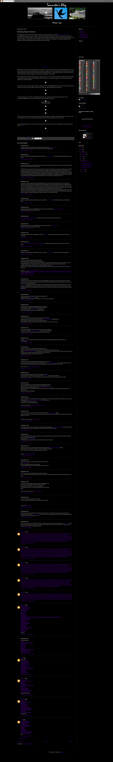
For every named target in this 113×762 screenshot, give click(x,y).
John (22, 719)
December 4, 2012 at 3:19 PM (27, 150)
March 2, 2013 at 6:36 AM (26, 290)
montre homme (32, 594)
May (82, 156)
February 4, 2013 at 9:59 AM (27, 246)
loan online (45, 375)
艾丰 (22, 658)
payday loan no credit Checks (45, 387)
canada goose (32, 581)
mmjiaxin (23, 605)
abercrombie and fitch (54, 579)
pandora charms (36, 599)
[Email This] (35, 138)
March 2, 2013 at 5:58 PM (26, 300)
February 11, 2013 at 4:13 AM (27, 254)
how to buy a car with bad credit (30, 270)
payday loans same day (57, 427)
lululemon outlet (24, 579)
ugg (33, 582)
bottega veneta (61, 582)
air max (49, 533)
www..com (87, 132)
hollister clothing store (41, 597)
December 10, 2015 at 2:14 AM (27, 634)
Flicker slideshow (83, 34)
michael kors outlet (31, 533)
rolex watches (29, 582)
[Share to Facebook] (39, 138)
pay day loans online (35, 330)
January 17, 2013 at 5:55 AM (27, 203)
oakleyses (23, 531)
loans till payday (25, 463)
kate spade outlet (29, 536)
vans (68, 599)
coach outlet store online (66, 536)
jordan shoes (64, 540)
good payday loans (32, 438)
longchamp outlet (57, 536)
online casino (23, 284)
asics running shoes (45, 581)
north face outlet (65, 585)
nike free (45, 533)
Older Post (71, 741)
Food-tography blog (84, 37)
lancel (45, 595)
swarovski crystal (61, 595)
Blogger (62, 752)
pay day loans (34, 309)
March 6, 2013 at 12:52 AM (26, 312)
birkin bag (56, 582)
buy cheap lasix (54, 225)
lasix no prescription (58, 209)
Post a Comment (22, 738)
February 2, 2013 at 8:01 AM (27, 237)
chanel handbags (48, 540)
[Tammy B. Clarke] (79, 106)
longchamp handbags (38, 536)
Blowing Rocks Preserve (63, 34)
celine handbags (32, 585)
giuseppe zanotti (39, 586)
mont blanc (61, 579)
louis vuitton (61, 533)
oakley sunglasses (39, 533)
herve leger (23, 582)
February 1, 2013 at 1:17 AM (27, 212)
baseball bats (23, 594)
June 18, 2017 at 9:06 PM (26, 715)
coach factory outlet (56, 538)
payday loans (53, 147)
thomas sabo (23, 599)
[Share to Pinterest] (41, 138)
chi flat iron (66, 579)
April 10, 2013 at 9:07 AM (26, 392)
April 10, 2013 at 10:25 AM (26, 421)
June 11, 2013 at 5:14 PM (26, 517)
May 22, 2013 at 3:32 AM (26, 507)
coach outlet (31, 538)
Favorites (89, 136)
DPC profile (82, 32)
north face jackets (55, 583)
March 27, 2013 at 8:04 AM (26, 323)
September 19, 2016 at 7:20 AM (27, 653)
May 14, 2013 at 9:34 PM (26, 493)
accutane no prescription (26, 243)
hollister (43, 585)
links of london (39, 594)
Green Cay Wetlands (85, 161)
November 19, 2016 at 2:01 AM (27, 674)
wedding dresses (48, 583)
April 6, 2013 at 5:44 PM (26, 368)
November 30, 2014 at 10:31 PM (27, 543)
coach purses (49, 541)
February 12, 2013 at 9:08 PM (27, 274)
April (82, 158)
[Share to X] (38, 138)
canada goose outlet (49, 582)
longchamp (26, 581)
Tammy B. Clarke (82, 105)
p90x (51, 586)
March (82, 160)
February (83, 169)
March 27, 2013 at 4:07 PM (26, 333)
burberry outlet (24, 533)
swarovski (38, 595)
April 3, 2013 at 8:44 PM (26, 355)
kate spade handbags (56, 540)
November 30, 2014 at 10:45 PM (27, 588)
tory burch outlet (24, 541)
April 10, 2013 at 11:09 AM (26, 430)
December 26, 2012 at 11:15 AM (27, 194)
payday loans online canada (30, 351)
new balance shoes (25, 585)
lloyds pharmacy (29, 505)
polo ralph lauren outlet (48, 536)
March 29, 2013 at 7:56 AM (26, 342)
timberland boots (65, 594)
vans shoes (39, 585)
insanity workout (31, 579)
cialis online (49, 200)
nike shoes (69, 540)
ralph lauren (59, 594)
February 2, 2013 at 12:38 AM (27, 228)
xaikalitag (27, 339)
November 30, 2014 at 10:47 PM (27, 600)
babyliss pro (34, 583)
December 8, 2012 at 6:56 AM (27, 159)
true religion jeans (55, 534)
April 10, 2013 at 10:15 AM (26, 407)
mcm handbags (46, 586)
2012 (81, 147)
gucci (66, 595)
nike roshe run (58, 585)
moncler (50, 594)
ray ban (22, 597)
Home (46, 741)
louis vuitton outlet (36, 537)
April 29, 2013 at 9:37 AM (26, 477)
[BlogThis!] (36, 138)
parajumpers (27, 596)
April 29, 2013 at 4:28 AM (26, 467)
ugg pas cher (32, 586)
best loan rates (66, 523)
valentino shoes (40, 583)
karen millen (49, 597)
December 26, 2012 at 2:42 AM (27, 177)
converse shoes (68, 597)
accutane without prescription (38, 243)
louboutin (50, 537)
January (83, 171)
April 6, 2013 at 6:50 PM (26, 378)
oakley (25, 597)
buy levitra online (49, 156)
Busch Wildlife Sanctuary (86, 165)
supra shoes (30, 597)
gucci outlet (40, 534)
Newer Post (20, 741)
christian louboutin (28, 537)
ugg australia (38, 581)
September (83, 154)
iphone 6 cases (55, 597)
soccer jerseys (68, 581)
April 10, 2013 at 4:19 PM (26, 441)
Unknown (23, 678)
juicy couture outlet (31, 595)
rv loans (22, 474)
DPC (22, 125)
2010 (81, 151)
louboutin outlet (64, 538)
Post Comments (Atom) (28, 743)
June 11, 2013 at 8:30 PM (26, 527)
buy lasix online (33, 217)
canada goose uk (57, 596)
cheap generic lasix (25, 217)
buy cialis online (50, 252)
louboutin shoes (55, 541)
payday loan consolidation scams (34, 400)
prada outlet (26, 534)
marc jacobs (57, 581)
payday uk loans (35, 514)
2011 (81, 149)
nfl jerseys (62, 581)
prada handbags (54, 533)
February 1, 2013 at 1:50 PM (27, 219)
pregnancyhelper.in (38, 491)
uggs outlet (47, 579)
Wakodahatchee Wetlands (86, 163)
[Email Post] (33, 138)
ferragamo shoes (56, 586)
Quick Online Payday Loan (52, 362)
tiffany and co (26, 540)
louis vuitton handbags (41, 541)
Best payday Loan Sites (54, 447)
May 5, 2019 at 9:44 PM (26, 736)
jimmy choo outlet (63, 583)
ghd (66, 582)
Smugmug (82, 31)
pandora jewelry (33, 596)
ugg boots (52, 581)
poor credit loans (52, 412)
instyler (69, 583)
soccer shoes (41, 582)
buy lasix (46, 234)
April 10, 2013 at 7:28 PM (26, 455)
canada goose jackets (39, 579)
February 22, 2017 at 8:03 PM (27, 695)
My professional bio (84, 35)
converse (39, 596)
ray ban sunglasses (47, 534)
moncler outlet (62, 597)
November (83, 152)
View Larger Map (46, 66)
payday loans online (47, 319)
